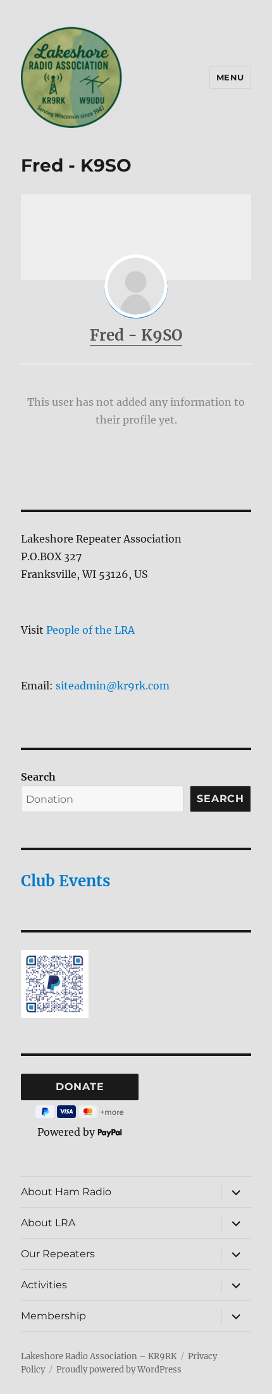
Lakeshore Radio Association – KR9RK (98, 1356)
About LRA (48, 1223)
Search (38, 776)
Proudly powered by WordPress (119, 1369)
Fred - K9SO (136, 335)
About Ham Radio (66, 1192)
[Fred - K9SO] (136, 286)
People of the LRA (90, 630)
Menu (230, 77)
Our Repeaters (58, 1254)
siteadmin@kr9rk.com (113, 685)
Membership (53, 1316)
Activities (44, 1285)
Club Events (65, 881)
